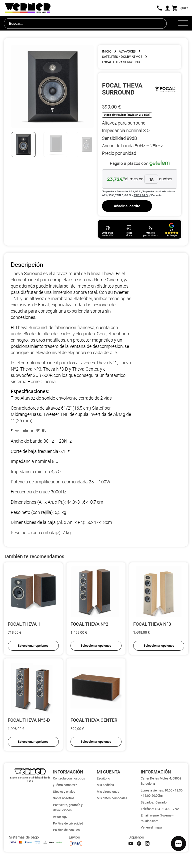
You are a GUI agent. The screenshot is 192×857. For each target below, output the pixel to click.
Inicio (107, 51)
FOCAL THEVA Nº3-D (29, 720)
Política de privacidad (68, 823)
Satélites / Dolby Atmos (122, 57)
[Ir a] (165, 89)
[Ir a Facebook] (139, 843)
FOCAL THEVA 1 (24, 624)
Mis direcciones (108, 791)
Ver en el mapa (151, 827)
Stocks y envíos (64, 791)
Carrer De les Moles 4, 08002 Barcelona (161, 780)
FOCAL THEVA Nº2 (89, 624)
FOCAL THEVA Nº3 (152, 624)
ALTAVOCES (127, 51)
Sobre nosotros (63, 798)
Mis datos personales (112, 798)
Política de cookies (66, 830)
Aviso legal (60, 816)
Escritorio (103, 778)
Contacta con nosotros (69, 778)
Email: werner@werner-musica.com (157, 817)
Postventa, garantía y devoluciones (67, 807)
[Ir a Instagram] (147, 843)
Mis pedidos (105, 785)
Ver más (156, 195)
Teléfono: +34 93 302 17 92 (160, 809)
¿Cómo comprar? (65, 785)
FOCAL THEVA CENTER (93, 720)
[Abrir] (183, 24)
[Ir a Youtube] (130, 843)
